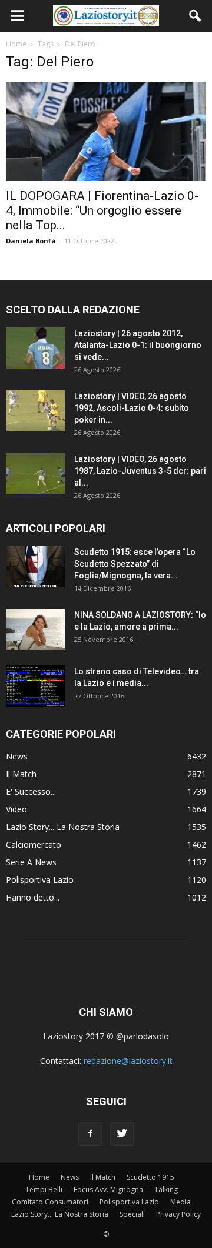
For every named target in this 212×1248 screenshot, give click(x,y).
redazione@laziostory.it (128, 1060)
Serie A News (31, 862)
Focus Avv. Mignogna (108, 1190)
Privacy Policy (178, 1214)
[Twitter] (122, 1134)
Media (180, 1202)
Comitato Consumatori (50, 1202)
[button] (195, 16)
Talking (166, 1190)
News (17, 756)
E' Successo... (31, 791)
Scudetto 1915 (150, 1177)
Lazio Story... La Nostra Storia (63, 826)
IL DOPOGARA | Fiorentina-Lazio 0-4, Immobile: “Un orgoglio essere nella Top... (102, 210)
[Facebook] (90, 1134)
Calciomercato (33, 844)
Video (16, 809)
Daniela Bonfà (31, 240)
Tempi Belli (43, 1190)
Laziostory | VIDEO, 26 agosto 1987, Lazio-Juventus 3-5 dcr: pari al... (140, 470)
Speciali (132, 1214)
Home (39, 1177)
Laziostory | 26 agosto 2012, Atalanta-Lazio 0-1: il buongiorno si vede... (137, 345)
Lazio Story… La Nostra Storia (59, 1214)
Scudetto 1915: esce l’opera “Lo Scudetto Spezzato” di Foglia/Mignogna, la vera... (135, 563)
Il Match (21, 773)
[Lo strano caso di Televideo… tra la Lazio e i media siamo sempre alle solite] (35, 686)
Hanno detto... (32, 897)
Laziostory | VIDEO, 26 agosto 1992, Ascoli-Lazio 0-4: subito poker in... (131, 408)
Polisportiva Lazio (40, 879)
